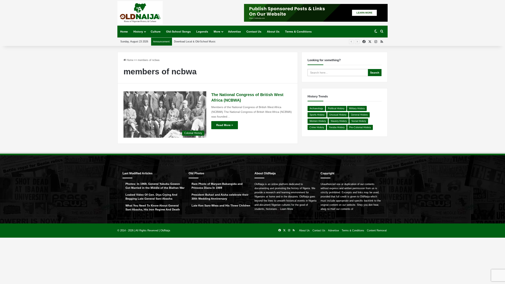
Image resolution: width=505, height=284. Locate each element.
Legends (202, 31)
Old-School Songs (178, 31)
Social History (358, 121)
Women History (318, 121)
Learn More (286, 208)
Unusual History (337, 114)
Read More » (224, 125)
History (138, 31)
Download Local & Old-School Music (195, 41)
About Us (273, 31)
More (217, 31)
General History (359, 114)
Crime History (317, 127)
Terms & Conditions (298, 31)
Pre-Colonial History (360, 127)
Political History (336, 108)
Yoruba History (337, 127)
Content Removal (377, 230)
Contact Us (253, 31)
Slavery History (339, 121)
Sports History (317, 114)
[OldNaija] (140, 13)
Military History (357, 108)
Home (124, 31)
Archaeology (316, 108)
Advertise (234, 31)
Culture (156, 31)
